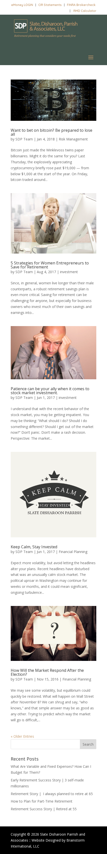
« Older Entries (22, 736)
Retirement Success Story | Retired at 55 (44, 809)
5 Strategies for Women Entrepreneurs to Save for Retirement (50, 265)
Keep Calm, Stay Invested (34, 547)
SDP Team (24, 139)
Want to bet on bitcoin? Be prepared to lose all (51, 132)
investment (69, 271)
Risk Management (73, 139)
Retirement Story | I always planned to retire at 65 (52, 793)
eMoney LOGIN (22, 5)
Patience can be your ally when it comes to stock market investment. (50, 390)
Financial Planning (73, 551)
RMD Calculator (84, 11)
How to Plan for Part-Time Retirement (41, 801)
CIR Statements (50, 5)
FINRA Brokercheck (81, 5)
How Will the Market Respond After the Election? (47, 672)
